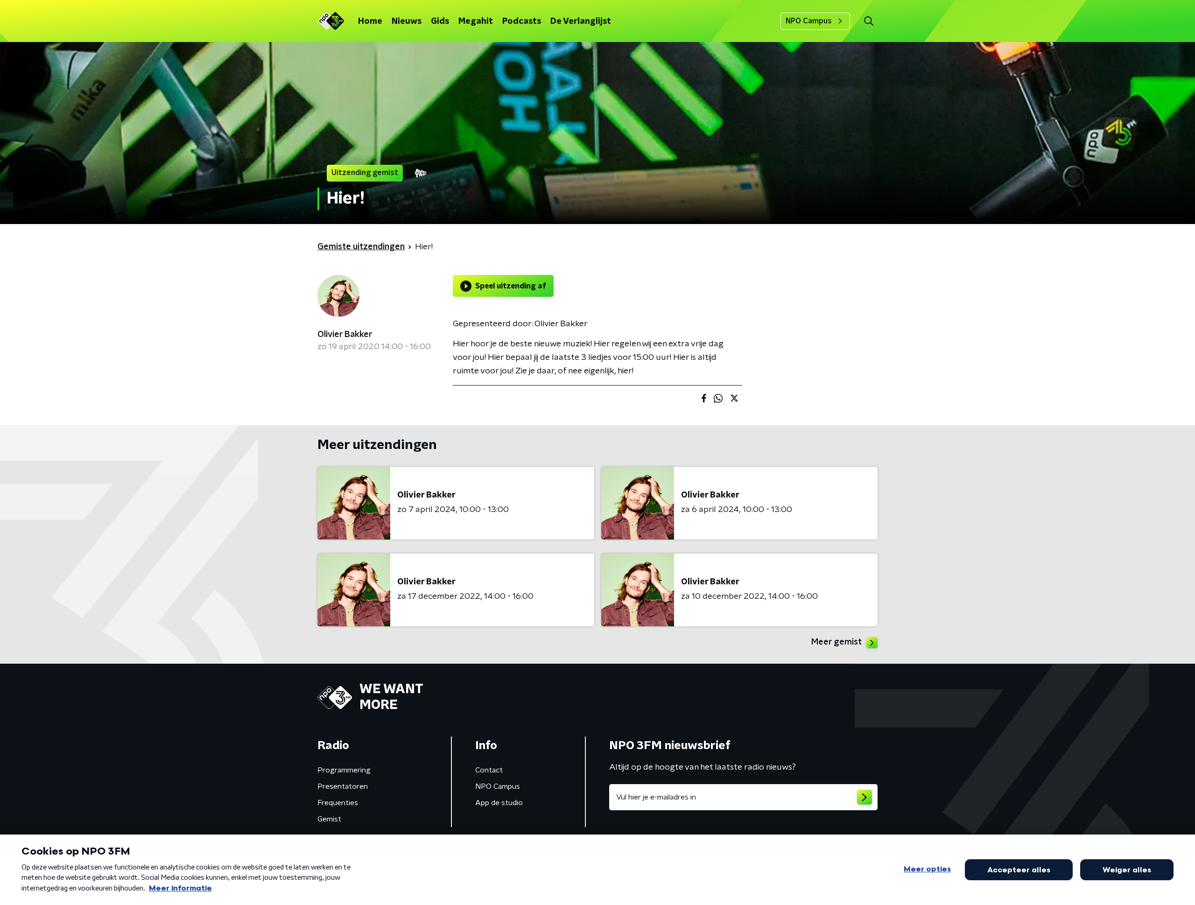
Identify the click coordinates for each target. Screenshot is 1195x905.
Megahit (475, 21)
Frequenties (337, 803)
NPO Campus (809, 21)
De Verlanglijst (580, 21)
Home (370, 21)
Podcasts (521, 21)
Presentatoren (342, 786)
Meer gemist (836, 642)
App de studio (499, 803)
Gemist (329, 819)
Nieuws (407, 21)
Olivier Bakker (345, 334)
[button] (868, 21)
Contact (489, 770)
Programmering (344, 770)
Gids (440, 21)
